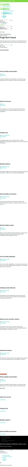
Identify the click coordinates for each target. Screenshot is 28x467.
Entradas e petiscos (7, 13)
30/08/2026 (3, 75)
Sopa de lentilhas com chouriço (8, 194)
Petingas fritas (4, 132)
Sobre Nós (5, 441)
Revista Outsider (5, 135)
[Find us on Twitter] (0, 448)
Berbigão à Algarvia (5, 164)
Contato (4, 439)
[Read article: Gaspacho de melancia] (14, 339)
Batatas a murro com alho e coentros (9, 319)
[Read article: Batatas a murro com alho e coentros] (14, 308)
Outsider (5, 3)
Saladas (5, 16)
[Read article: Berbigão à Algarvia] (14, 153)
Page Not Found (7, 34)
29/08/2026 (3, 229)
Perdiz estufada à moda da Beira (8, 71)
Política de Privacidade (8, 440)
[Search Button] (11, 20)
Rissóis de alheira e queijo (7, 225)
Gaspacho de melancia (6, 350)
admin (2, 74)
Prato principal (6, 12)
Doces (4, 15)
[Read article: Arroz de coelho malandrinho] (14, 245)
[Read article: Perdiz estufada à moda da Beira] (14, 60)
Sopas (4, 23)
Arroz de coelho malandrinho (7, 256)
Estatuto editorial (7, 437)
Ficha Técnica (6, 436)
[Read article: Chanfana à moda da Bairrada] (14, 277)
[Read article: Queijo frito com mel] (14, 90)
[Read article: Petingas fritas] (14, 122)
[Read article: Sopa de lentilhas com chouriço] (14, 183)
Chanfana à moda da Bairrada (7, 288)
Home (1, 34)
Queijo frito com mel (5, 101)
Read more (2, 388)
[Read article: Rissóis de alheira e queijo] (14, 214)
